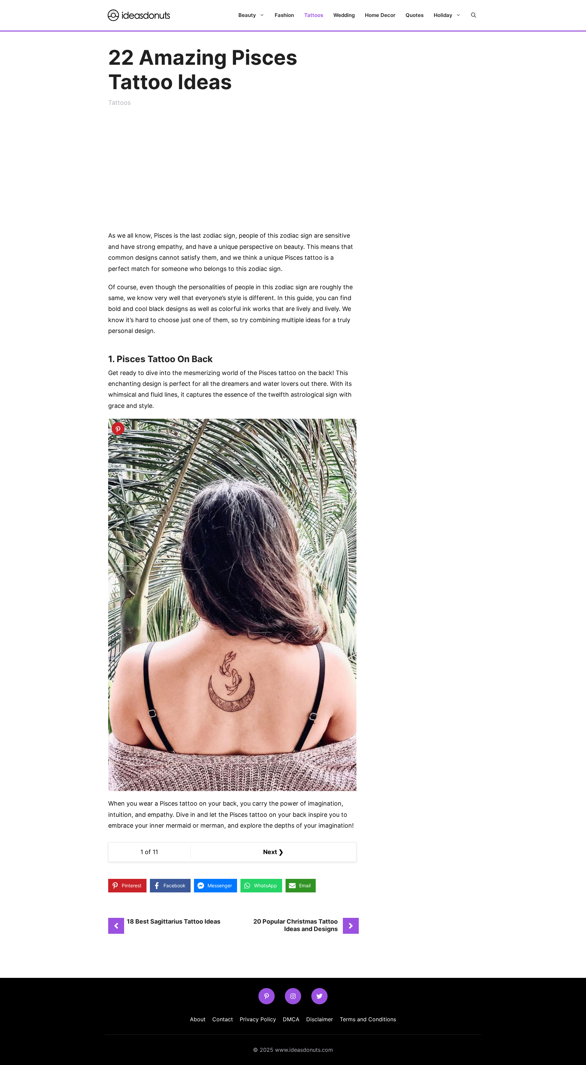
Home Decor (380, 15)
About (198, 1019)
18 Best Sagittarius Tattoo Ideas (173, 921)
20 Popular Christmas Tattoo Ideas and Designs (295, 925)
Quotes (415, 15)
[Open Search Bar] (473, 15)
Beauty (247, 15)
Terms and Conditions (368, 1019)
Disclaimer (319, 1019)
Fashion (284, 15)
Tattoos (313, 15)
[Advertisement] (232, 165)
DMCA (291, 1019)
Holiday (443, 15)
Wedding (344, 15)
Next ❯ (273, 851)
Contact (222, 1019)
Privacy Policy (258, 1019)
